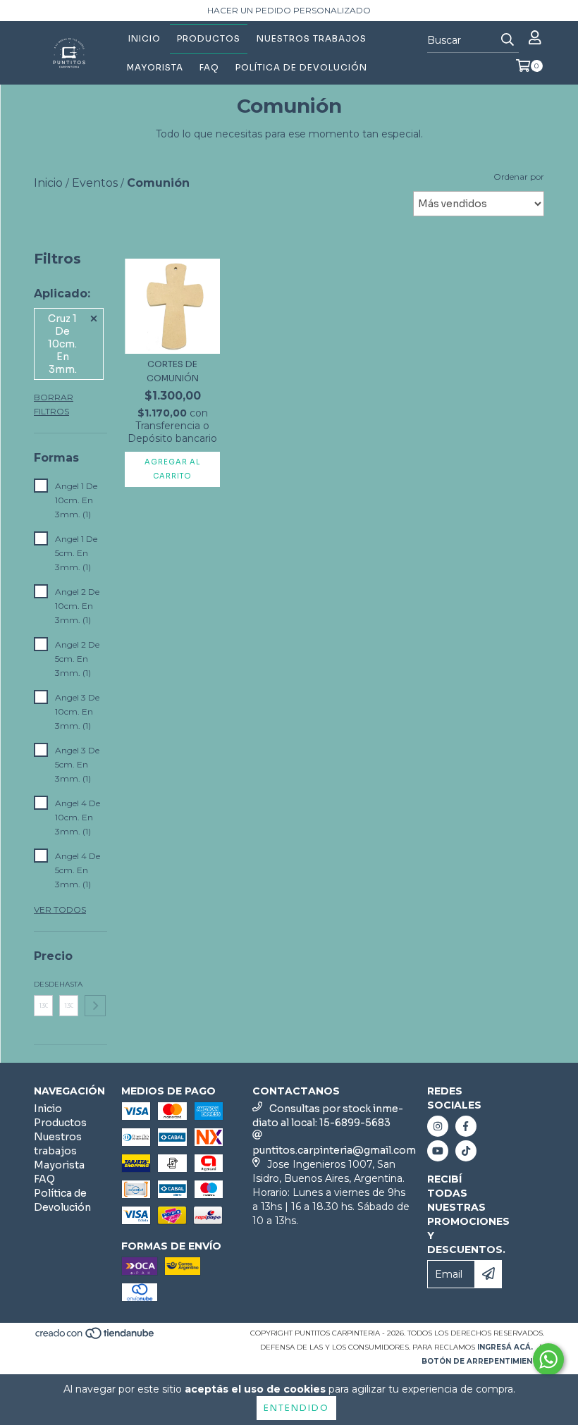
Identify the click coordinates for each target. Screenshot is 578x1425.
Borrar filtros (53, 404)
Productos (208, 38)
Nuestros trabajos (312, 38)
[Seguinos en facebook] (465, 1126)
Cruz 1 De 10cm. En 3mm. (62, 344)
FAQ (209, 67)
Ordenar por (518, 176)
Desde (43, 984)
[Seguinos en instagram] (437, 1126)
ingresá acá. (505, 1347)
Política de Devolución (301, 67)
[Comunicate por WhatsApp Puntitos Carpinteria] (548, 1359)
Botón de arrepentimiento (483, 1361)
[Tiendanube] (95, 1337)
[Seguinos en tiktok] (465, 1150)
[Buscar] (507, 40)
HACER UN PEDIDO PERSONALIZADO (289, 10)
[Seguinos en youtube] (437, 1150)
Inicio (144, 38)
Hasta (68, 984)
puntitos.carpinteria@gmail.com (334, 1150)
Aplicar (95, 1005)
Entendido (296, 1407)
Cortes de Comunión (173, 371)
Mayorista (155, 67)
